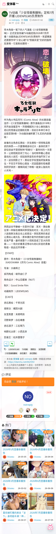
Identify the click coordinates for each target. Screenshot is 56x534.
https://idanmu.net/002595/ (21, 362)
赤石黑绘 (33, 353)
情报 (26, 20)
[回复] (49, 343)
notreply (15, 20)
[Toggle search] (53, 4)
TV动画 (25, 349)
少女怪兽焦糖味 (11, 353)
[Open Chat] (50, 526)
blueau (10, 456)
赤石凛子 (23, 353)
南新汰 (33, 349)
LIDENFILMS (14, 349)
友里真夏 (42, 349)
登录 (14, 381)
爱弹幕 (16, 358)
